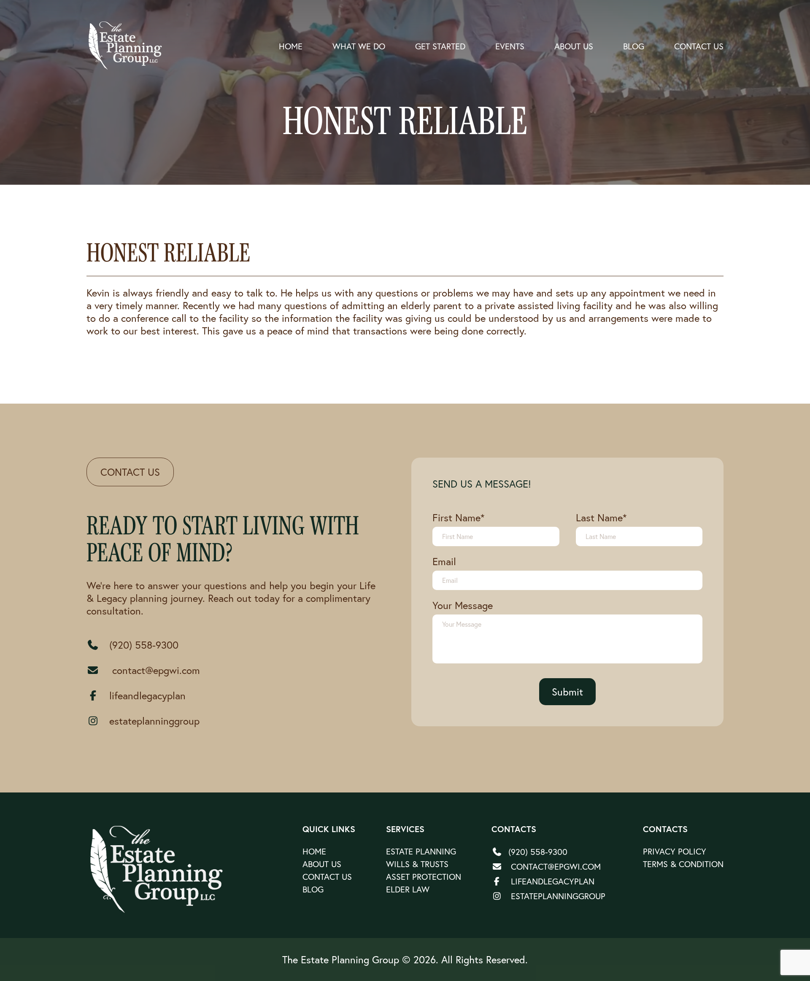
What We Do (358, 46)
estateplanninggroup (154, 720)
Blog (633, 46)
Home (290, 46)
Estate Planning (421, 851)
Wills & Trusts (417, 864)
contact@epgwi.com (154, 670)
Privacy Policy (674, 851)
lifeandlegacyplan (147, 695)
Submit (567, 691)
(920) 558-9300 (143, 645)
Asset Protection (423, 876)
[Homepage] (157, 869)
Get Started (440, 46)
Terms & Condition (683, 864)
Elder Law (407, 889)
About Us (573, 46)
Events (509, 46)
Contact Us (699, 46)
